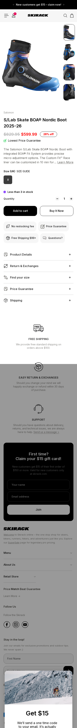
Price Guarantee (21, 289)
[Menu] (6, 16)
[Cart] (70, 15)
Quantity (9, 198)
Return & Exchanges (24, 266)
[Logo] (38, 15)
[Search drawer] (64, 16)
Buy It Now (57, 211)
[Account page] (13, 15)
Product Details (21, 254)
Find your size (20, 277)
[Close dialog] (66, 677)
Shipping (16, 300)
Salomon (9, 112)
